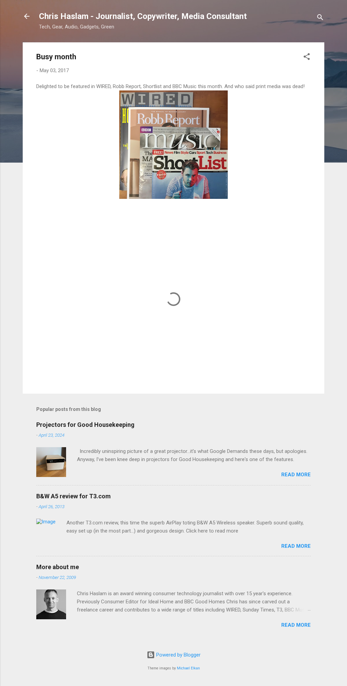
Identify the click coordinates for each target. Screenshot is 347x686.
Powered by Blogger (178, 655)
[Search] (320, 18)
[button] (307, 58)
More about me (57, 566)
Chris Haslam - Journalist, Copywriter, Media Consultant (143, 16)
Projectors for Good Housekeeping (85, 424)
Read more (296, 475)
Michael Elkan (188, 668)
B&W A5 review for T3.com (73, 496)
